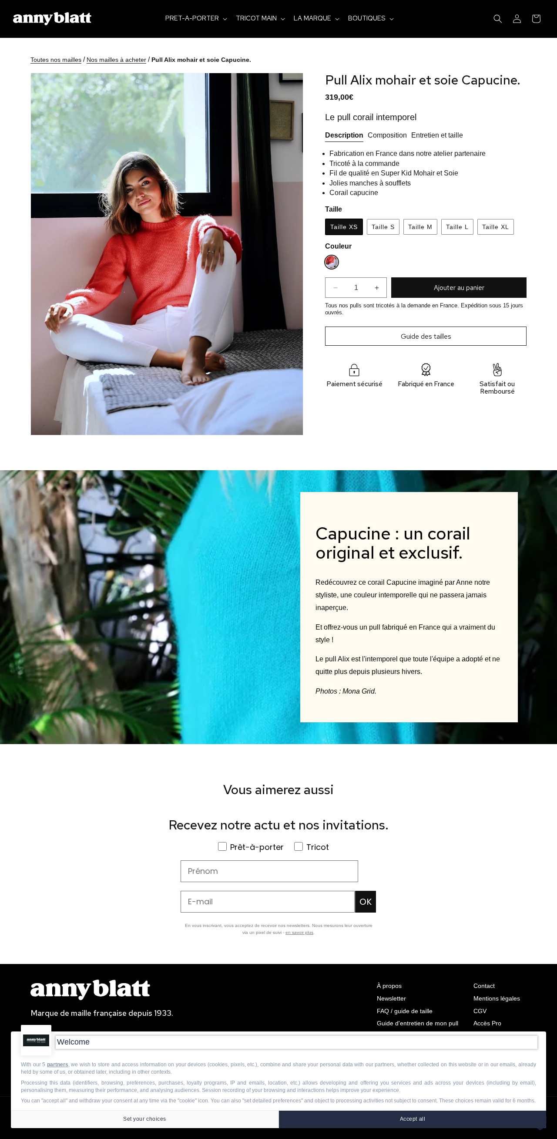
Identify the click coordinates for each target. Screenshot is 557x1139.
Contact (484, 985)
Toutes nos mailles (55, 59)
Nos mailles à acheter (116, 59)
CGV (480, 1011)
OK (365, 902)
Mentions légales (496, 998)
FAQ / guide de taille (405, 1011)
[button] (195, 18)
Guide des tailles (426, 336)
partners (57, 1064)
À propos (389, 985)
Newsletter (391, 998)
